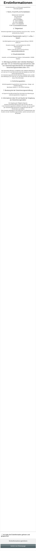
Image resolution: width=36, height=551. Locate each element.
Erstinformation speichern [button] (18, 541)
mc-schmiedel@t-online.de (20, 25)
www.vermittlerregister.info (18, 51)
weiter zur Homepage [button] (18, 546)
